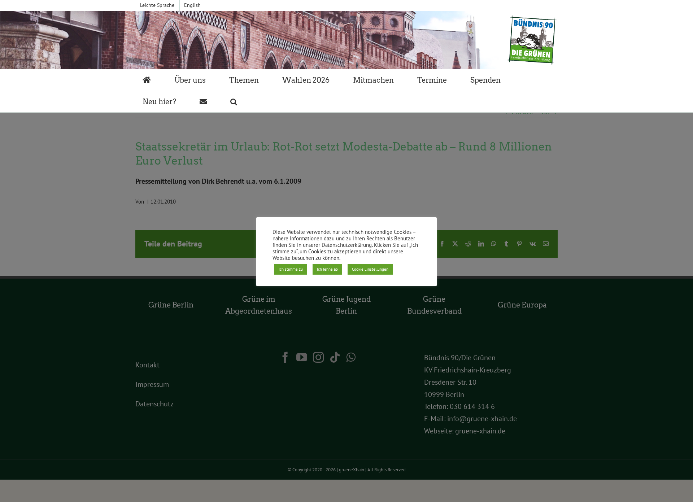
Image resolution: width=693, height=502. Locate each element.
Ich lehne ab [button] (327, 269)
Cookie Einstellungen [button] (370, 269)
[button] (233, 102)
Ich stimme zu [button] (291, 269)
